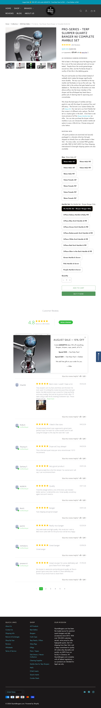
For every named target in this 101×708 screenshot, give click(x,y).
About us (29, 13)
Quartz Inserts (34, 675)
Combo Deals (34, 678)
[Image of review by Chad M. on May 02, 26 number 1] (41, 405)
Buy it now (79, 294)
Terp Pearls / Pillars (36, 640)
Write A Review (66, 322)
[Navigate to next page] (65, 588)
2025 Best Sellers (25, 24)
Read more (50, 399)
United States (14, 692)
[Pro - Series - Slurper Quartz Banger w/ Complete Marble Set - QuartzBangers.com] (31, 44)
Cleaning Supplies (36, 660)
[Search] (80, 11)
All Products (34, 626)
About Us (9, 626)
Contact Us (9, 630)
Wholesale (9, 647)
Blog (19, 13)
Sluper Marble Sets (84, 116)
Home (8, 8)
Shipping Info (10, 633)
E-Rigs (32, 647)
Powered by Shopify (32, 703)
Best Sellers (33, 630)
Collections (14, 24)
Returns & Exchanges (12, 637)
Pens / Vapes (34, 651)
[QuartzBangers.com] (50, 11)
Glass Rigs (33, 644)
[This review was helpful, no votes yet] (80, 376)
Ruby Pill (68, 109)
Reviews (10, 13)
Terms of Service (11, 651)
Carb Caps (33, 637)
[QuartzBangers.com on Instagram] (93, 692)
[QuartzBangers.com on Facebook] (89, 692)
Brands (28, 8)
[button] (78, 52)
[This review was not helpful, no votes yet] (84, 376)
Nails (31, 667)
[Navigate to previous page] (36, 588)
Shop (16, 8)
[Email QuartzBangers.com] (84, 692)
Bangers (32, 633)
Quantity (65, 276)
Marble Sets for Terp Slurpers (39, 664)
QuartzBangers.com (17, 703)
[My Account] (86, 11)
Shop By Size (10, 640)
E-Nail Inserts (34, 671)
